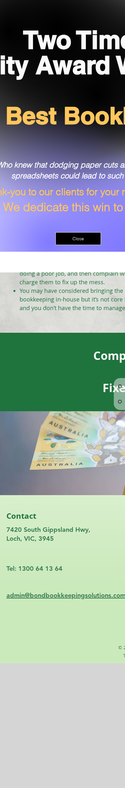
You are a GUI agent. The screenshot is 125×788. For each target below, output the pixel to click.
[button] (78, 238)
